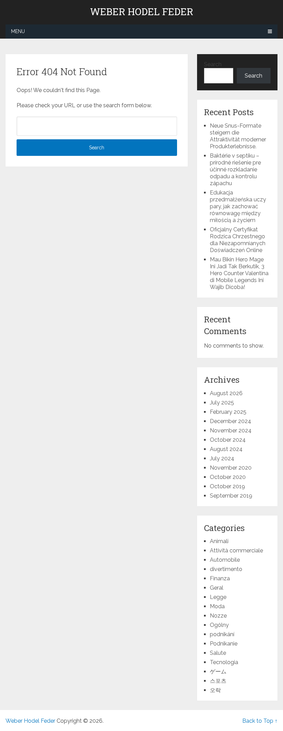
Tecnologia (224, 662)
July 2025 (222, 402)
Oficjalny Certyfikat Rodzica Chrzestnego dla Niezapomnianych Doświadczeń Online (237, 239)
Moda (217, 606)
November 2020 (231, 467)
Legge (218, 597)
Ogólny (219, 625)
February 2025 (228, 412)
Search (213, 64)
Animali (219, 541)
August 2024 (226, 449)
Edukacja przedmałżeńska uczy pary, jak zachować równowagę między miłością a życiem (238, 206)
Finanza (220, 578)
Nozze (218, 615)
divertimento (226, 569)
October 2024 (228, 440)
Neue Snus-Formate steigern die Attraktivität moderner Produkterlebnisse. (238, 136)
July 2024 (222, 458)
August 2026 (226, 393)
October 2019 (227, 486)
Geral (216, 587)
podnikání (222, 634)
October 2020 (228, 477)
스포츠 (218, 681)
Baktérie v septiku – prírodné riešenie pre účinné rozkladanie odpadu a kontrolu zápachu (235, 169)
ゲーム (218, 671)
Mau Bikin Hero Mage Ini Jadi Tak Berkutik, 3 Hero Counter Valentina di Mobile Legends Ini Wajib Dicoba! (239, 273)
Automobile (225, 560)
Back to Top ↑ (259, 721)
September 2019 (231, 495)
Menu (18, 31)
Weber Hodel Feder (141, 12)
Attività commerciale (236, 550)
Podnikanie (223, 643)
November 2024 (231, 430)
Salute (218, 653)
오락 (215, 690)
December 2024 (230, 421)
